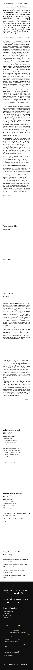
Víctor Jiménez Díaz (12, 3)
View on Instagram (8, 655)
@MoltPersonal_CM (14, 632)
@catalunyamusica (15, 630)
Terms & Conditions (8, 611)
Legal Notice (6, 617)
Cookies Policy (7, 615)
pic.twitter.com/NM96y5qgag (11, 641)
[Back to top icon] (29, 666)
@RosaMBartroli (24, 632)
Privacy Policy (6, 613)
